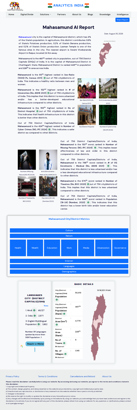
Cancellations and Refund (82, 376)
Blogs (90, 14)
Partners (61, 14)
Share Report (122, 20)
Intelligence (122, 14)
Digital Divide (27, 14)
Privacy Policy (12, 376)
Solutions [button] (44, 14)
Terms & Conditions (47, 376)
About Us (76, 14)
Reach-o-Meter (35, 343)
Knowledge (105, 14)
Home (11, 14)
